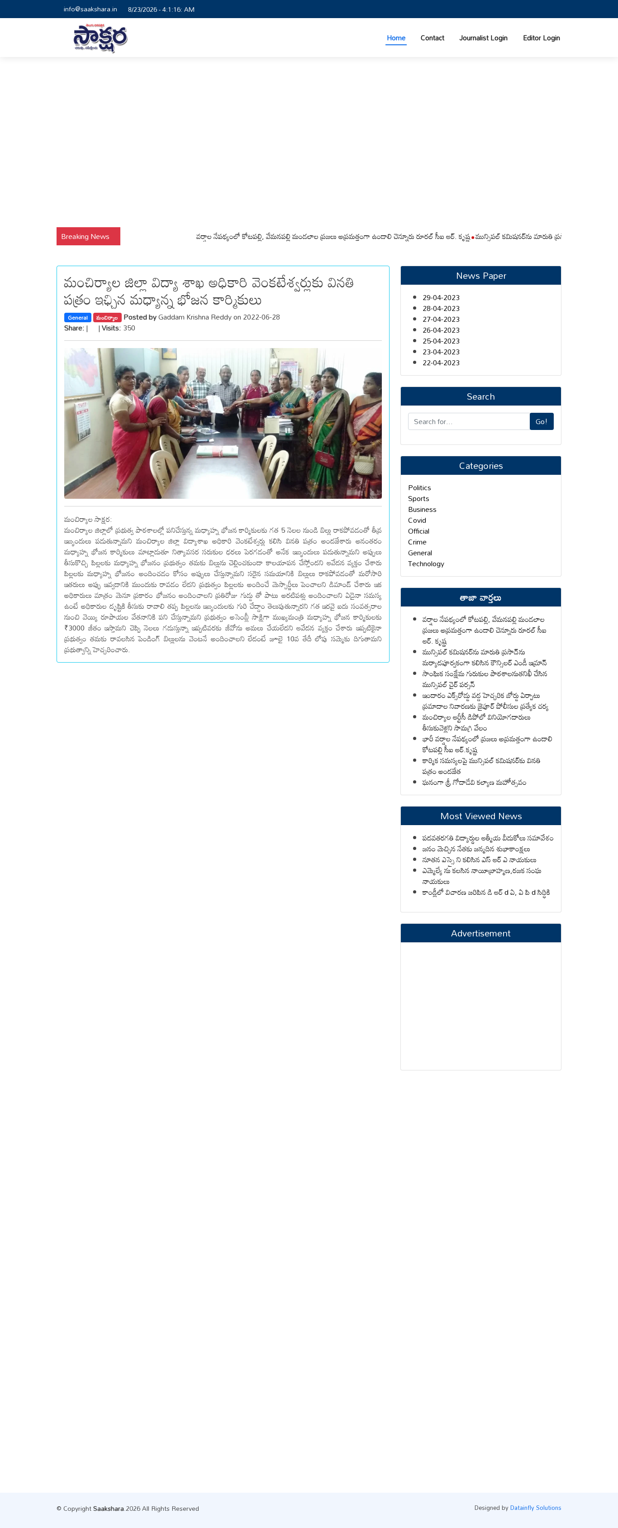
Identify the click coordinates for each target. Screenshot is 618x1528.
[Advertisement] (309, 142)
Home (396, 38)
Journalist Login (484, 38)
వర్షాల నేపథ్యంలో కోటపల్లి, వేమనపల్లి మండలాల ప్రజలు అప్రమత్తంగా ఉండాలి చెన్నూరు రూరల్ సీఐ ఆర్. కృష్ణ (310, 236)
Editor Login (541, 38)
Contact (432, 38)
